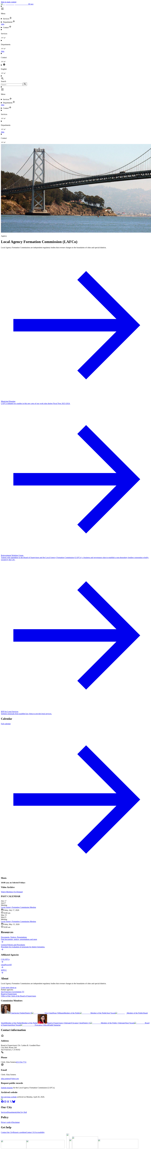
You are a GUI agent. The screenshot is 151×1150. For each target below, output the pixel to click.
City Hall (23, 1112)
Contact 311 (30, 1132)
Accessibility (40, 1132)
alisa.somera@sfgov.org (10, 1079)
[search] (25, 84)
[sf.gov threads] (8, 1102)
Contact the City (7, 1132)
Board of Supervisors (9, 994)
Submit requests (7, 1088)
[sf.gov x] (10, 1102)
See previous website (9, 1097)
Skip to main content (8, 2)
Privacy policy (6, 1122)
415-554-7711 (21, 1062)
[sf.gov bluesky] (13, 1102)
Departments (12, 1112)
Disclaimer (16, 1122)
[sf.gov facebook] (2, 1102)
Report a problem (19, 1132)
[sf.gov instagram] (5, 1102)
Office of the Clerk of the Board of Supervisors (18, 996)
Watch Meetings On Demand (12, 892)
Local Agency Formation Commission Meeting (18, 907)
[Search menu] (75, 77)
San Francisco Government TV (12, 992)
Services (4, 1112)
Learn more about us (8, 988)
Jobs (2, 24)
